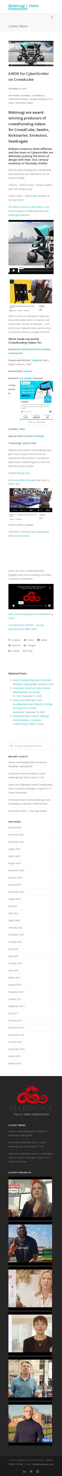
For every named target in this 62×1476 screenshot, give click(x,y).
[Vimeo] (38, 1471)
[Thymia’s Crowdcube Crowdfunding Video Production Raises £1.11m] (30, 1333)
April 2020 (13, 956)
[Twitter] (31, 1471)
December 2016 (16, 1027)
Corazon (27, 371)
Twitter (30, 640)
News (30, 103)
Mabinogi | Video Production (23, 7)
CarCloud (39, 436)
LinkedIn (15, 650)
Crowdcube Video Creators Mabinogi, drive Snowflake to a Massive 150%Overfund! (31, 720)
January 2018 (14, 984)
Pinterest (15, 645)
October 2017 (15, 999)
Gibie (22, 429)
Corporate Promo (18, 99)
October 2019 (15, 963)
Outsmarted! (15, 353)
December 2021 (16, 934)
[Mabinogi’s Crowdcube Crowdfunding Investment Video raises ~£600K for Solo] (30, 1288)
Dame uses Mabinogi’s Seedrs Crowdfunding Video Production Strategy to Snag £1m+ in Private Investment (30, 788)
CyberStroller (29, 443)
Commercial (38, 95)
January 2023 (14, 884)
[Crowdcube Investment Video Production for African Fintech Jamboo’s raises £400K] (30, 1243)
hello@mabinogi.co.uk (19, 473)
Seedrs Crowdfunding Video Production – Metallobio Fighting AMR (28, 764)
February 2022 (15, 927)
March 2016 (14, 1056)
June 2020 (13, 949)
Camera (46, 349)
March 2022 (14, 920)
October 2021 (15, 941)
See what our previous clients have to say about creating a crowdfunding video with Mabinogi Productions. (28, 210)
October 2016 (15, 1041)
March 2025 (14, 856)
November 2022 (16, 891)
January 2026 (14, 827)
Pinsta (37, 349)
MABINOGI (44, 614)
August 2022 (14, 898)
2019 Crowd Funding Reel (20, 614)
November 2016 (16, 1034)
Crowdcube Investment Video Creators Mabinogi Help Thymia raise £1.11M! (32, 692)
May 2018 (13, 970)
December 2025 (16, 834)
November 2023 (16, 870)
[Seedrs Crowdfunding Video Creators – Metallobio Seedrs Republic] (30, 1198)
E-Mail (29, 650)
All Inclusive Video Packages (22, 480)
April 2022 (13, 913)
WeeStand (27, 349)
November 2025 (16, 841)
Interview (20, 103)
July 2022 (12, 906)
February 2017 (15, 1020)
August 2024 (14, 863)
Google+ (31, 645)
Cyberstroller (39, 152)
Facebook (15, 640)
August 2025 (14, 848)
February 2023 (15, 877)
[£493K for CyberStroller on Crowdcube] (31, 53)
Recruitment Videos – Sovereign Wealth (27, 810)
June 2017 (13, 1013)
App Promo (14, 95)
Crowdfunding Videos (22, 342)
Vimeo (11, 618)
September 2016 (16, 1049)
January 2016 (14, 1063)
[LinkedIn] (24, 1471)
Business (26, 95)
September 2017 (16, 1006)
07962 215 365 (16, 1464)
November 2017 (16, 991)
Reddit (43, 640)
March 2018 (14, 977)
